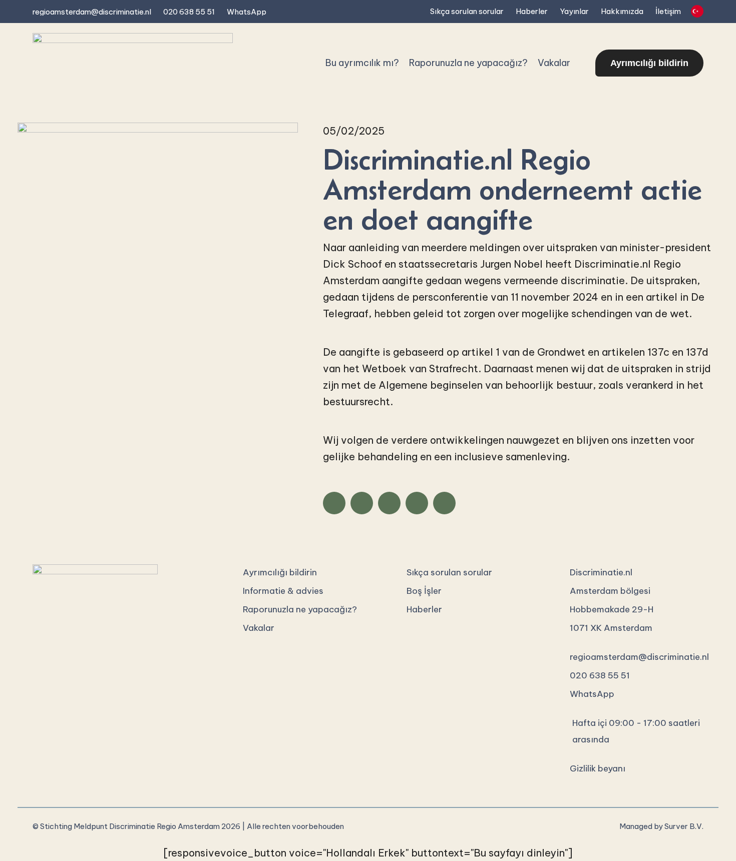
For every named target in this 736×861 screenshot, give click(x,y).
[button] (334, 503)
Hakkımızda (622, 11)
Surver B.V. (683, 826)
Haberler (532, 11)
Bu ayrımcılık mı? (362, 63)
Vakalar (554, 63)
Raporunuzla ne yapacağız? (468, 63)
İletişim (668, 11)
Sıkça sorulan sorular (467, 11)
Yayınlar (574, 11)
